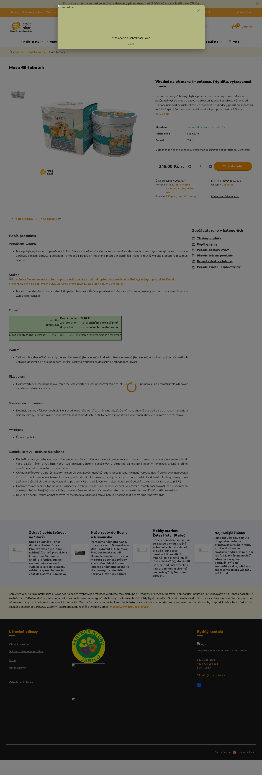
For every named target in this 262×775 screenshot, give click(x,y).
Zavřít (131, 43)
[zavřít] (198, 10)
